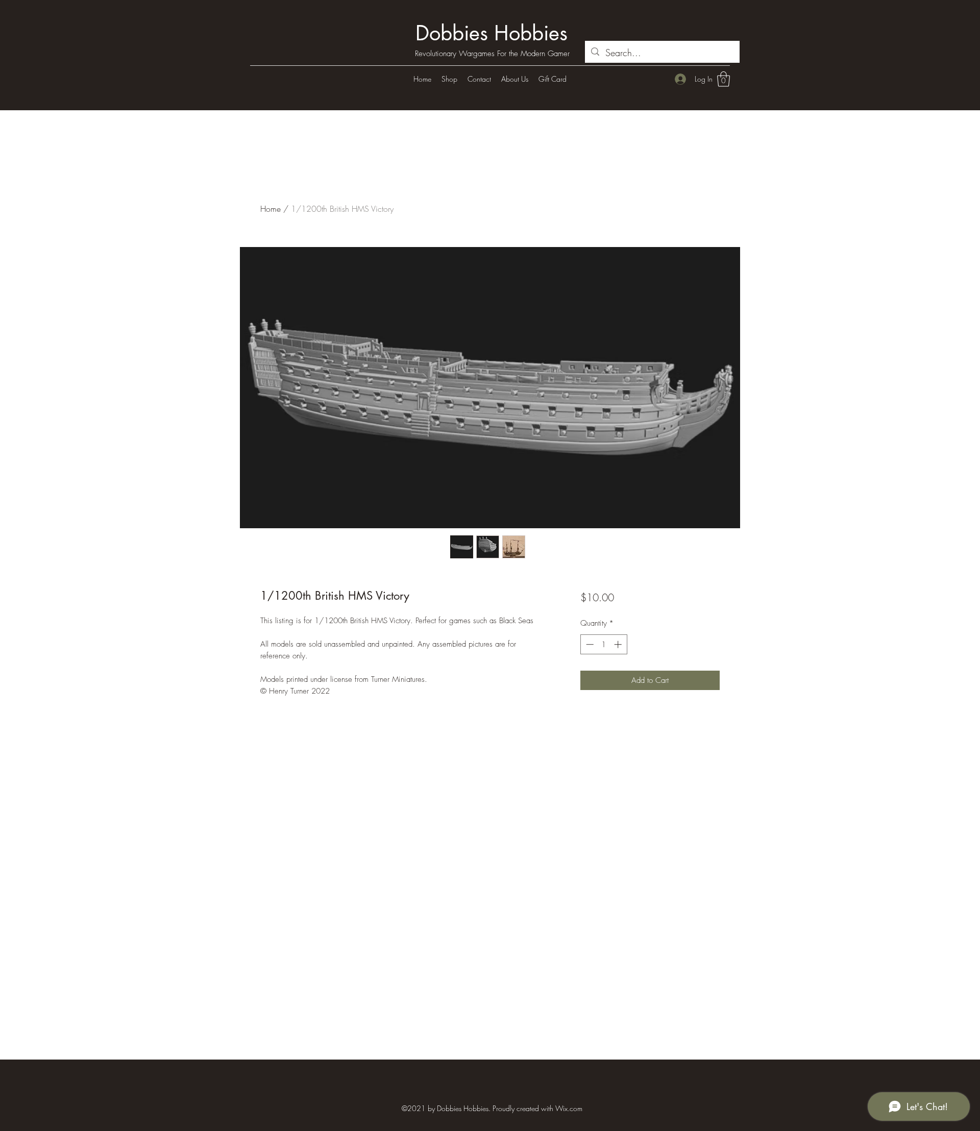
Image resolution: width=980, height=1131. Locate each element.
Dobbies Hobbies (491, 33)
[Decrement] (589, 644)
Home (270, 208)
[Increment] (619, 644)
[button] (723, 79)
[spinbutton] (603, 644)
